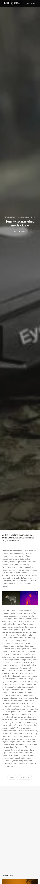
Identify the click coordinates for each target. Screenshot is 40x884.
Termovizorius (30, 217)
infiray (12, 777)
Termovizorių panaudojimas (14, 217)
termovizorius (25, 777)
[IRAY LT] (12, 3)
